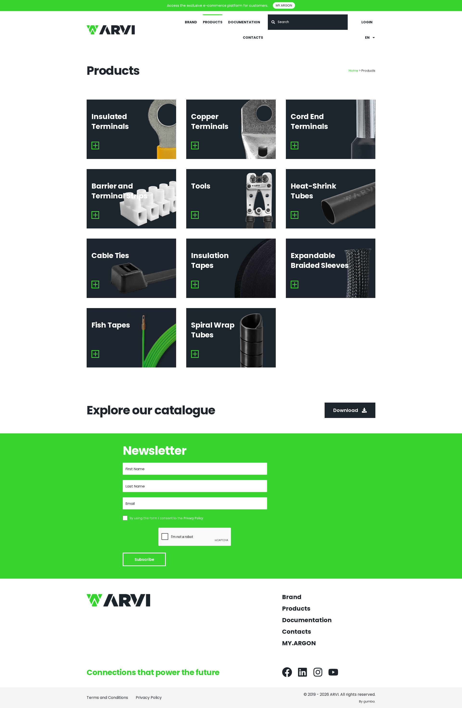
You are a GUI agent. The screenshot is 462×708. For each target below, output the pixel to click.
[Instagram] (318, 672)
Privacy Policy (149, 697)
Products (212, 22)
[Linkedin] (302, 672)
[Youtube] (333, 672)
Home (353, 70)
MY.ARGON (299, 643)
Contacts (253, 37)
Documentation (244, 22)
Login (366, 22)
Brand (191, 22)
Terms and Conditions (107, 697)
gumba (369, 701)
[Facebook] (287, 672)
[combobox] (308, 22)
